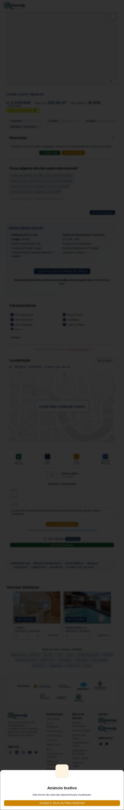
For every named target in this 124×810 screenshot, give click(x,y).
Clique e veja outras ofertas (62, 803)
